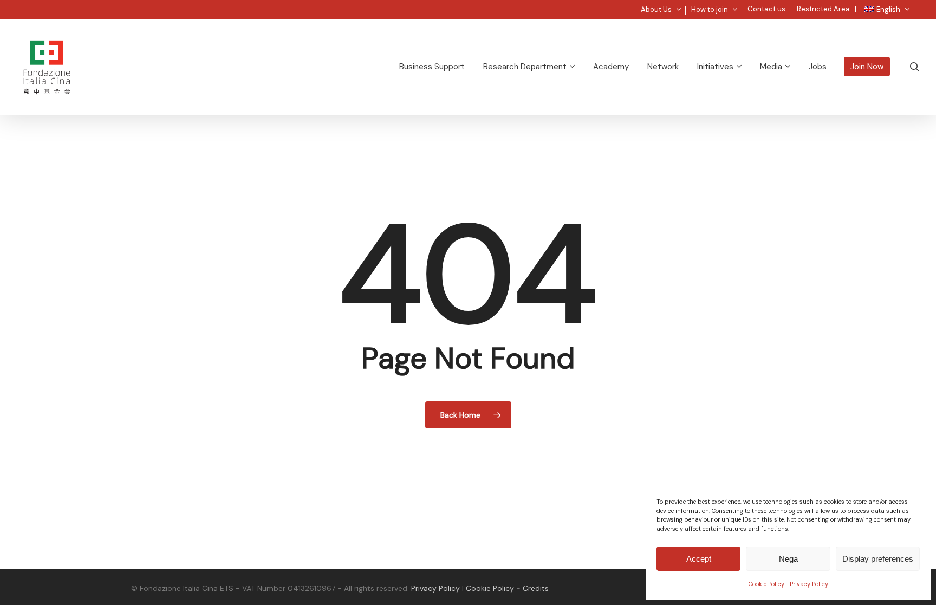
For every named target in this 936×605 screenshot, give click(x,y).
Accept (698, 558)
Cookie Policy (766, 584)
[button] (915, 5)
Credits (536, 588)
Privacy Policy (809, 584)
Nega (788, 558)
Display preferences (877, 558)
